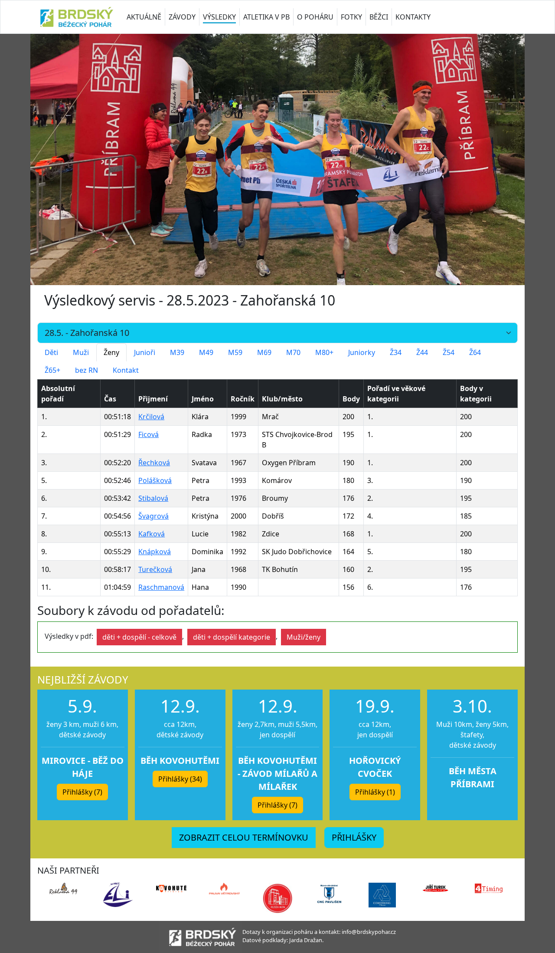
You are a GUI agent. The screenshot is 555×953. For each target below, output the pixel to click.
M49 (206, 352)
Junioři (144, 352)
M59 (235, 352)
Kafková (151, 534)
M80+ (324, 352)
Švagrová (153, 516)
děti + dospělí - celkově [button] (139, 637)
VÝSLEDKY (219, 17)
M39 (177, 352)
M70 (293, 352)
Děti (51, 352)
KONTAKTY (413, 17)
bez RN (86, 370)
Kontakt (126, 370)
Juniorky (361, 352)
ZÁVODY (182, 17)
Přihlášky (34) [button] (180, 779)
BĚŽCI (378, 17)
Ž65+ (52, 370)
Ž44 (422, 352)
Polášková (155, 480)
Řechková (154, 462)
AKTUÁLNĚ (144, 17)
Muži (81, 352)
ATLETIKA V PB (266, 17)
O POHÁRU (315, 17)
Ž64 (475, 352)
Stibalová (153, 498)
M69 (264, 352)
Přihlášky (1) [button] (375, 792)
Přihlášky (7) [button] (82, 792)
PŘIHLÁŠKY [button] (354, 837)
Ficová (148, 434)
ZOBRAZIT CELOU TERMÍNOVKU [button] (243, 837)
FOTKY (351, 17)
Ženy (111, 352)
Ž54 (448, 352)
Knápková (154, 551)
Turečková (155, 569)
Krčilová (151, 416)
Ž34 (396, 352)
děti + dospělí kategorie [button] (231, 637)
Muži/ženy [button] (303, 637)
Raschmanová (161, 587)
